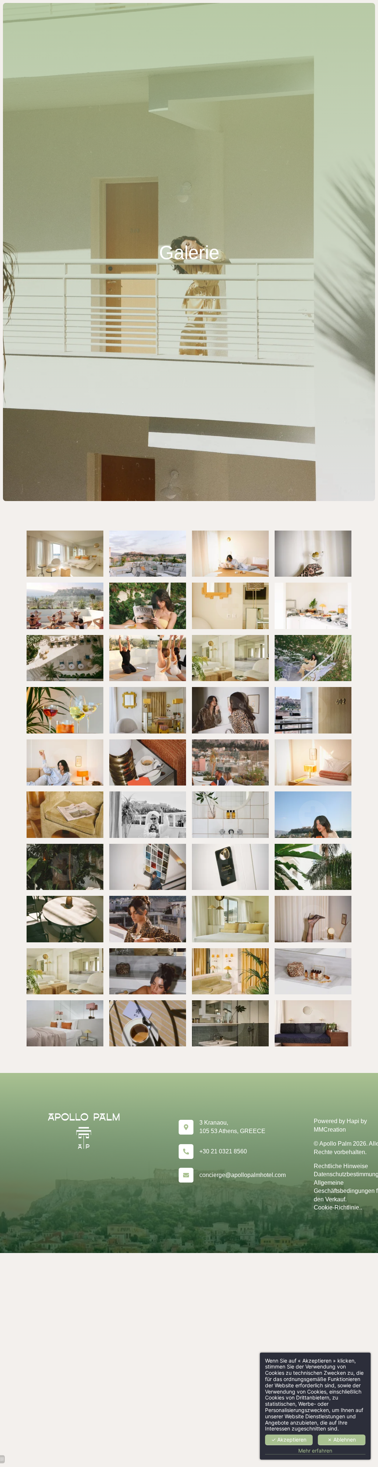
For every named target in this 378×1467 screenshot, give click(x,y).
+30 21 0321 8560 (223, 1151)
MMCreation (330, 1129)
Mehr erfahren (315, 1451)
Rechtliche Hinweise (341, 1166)
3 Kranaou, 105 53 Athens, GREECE (232, 1126)
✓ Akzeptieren (288, 1439)
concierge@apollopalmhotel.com (242, 1175)
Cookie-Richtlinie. (337, 1207)
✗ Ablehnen (341, 1439)
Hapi (353, 1121)
